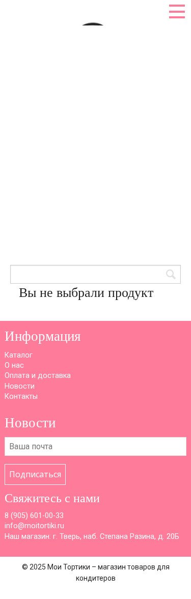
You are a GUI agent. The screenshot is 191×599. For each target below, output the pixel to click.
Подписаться (35, 474)
